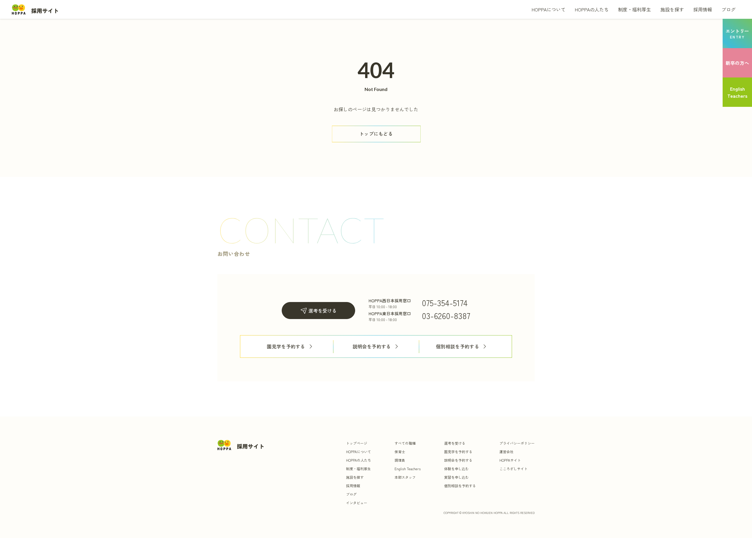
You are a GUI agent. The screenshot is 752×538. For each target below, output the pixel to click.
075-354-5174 (445, 302)
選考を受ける (322, 310)
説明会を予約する (371, 346)
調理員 (400, 460)
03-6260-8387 (446, 315)
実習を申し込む (456, 477)
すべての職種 (405, 443)
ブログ (728, 9)
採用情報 (702, 9)
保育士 (400, 451)
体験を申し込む (456, 468)
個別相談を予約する (457, 346)
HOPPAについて (548, 9)
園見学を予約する (286, 346)
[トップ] (35, 9)
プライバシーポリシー (517, 443)
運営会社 (506, 451)
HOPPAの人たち (592, 9)
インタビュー (356, 502)
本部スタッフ (405, 477)
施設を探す (672, 9)
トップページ (356, 443)
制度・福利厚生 (634, 9)
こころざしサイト (513, 468)
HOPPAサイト (510, 460)
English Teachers (408, 468)
